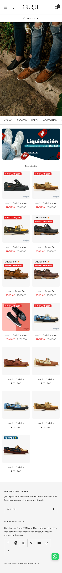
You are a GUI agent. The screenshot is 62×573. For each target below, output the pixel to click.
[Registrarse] (52, 509)
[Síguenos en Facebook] (8, 543)
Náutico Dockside (16, 379)
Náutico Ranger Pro (46, 247)
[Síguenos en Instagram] (23, 543)
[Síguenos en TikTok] (47, 543)
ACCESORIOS (49, 120)
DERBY (34, 120)
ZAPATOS (22, 120)
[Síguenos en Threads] (16, 543)
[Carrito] (56, 7)
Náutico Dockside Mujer (16, 203)
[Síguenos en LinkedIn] (8, 551)
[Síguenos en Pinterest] (31, 543)
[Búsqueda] (12, 7)
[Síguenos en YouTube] (39, 543)
